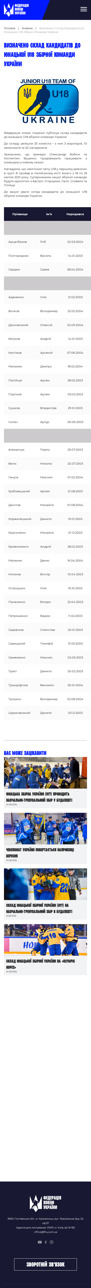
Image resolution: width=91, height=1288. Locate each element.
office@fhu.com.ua (45, 1232)
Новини (27, 28)
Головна (9, 28)
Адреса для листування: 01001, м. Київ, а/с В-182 (45, 1227)
